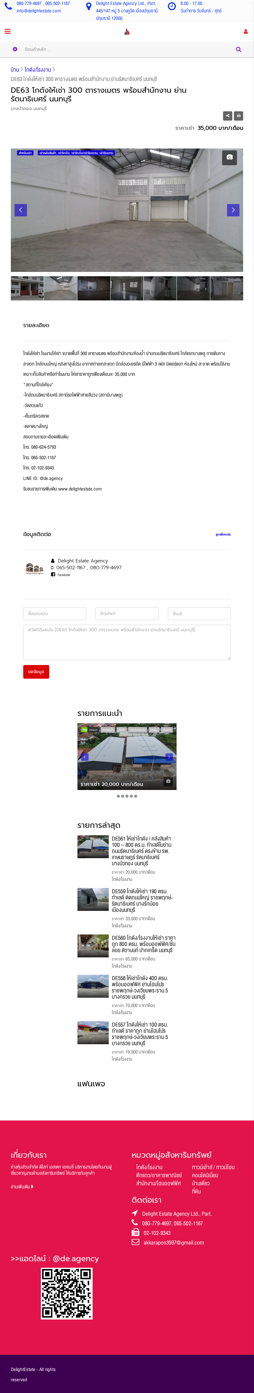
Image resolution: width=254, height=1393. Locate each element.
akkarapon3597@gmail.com (174, 1242)
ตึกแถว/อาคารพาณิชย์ (159, 1175)
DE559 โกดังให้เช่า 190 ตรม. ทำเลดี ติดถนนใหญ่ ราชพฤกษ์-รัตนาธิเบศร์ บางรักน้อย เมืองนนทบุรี (142, 901)
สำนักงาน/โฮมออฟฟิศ (158, 1183)
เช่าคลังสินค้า (108, 730)
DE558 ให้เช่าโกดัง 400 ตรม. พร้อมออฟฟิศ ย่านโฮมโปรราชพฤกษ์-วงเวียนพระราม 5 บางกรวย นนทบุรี (140, 987)
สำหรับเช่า (93, 730)
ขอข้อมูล (36, 671)
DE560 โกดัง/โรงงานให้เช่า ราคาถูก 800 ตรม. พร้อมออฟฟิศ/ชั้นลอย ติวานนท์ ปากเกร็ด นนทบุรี (144, 944)
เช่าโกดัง (121, 730)
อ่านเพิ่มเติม (21, 1187)
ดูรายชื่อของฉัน (223, 534)
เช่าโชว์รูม (154, 730)
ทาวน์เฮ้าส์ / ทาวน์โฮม (213, 1167)
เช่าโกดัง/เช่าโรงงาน (137, 730)
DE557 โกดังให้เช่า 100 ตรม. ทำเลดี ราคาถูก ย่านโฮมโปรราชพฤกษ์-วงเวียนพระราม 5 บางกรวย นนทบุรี (140, 1034)
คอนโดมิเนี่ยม (205, 1175)
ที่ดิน (196, 1191)
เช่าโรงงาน (167, 730)
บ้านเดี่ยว (201, 1183)
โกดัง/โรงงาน (149, 1167)
